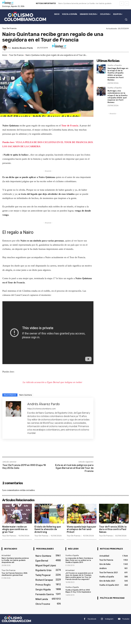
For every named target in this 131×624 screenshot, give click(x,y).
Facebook (92, 619)
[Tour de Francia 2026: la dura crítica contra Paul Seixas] (114, 513)
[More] (55, 450)
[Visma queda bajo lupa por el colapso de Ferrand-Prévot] (81, 513)
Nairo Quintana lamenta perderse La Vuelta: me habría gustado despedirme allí (15, 560)
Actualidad (6, 555)
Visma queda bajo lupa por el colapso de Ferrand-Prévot (81, 529)
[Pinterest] (40, 450)
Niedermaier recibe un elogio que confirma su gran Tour (14, 529)
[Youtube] (119, 619)
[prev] (122, 3)
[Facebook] (25, 450)
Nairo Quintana (25, 395)
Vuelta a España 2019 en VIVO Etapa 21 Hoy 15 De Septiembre (78, 591)
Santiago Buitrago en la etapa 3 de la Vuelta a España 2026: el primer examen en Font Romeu (118, 74)
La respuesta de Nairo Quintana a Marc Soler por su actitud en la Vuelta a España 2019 (79, 560)
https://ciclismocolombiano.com (41, 408)
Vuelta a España (115, 65)
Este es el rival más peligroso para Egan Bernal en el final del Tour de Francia (74, 468)
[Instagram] (102, 619)
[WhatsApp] (47, 450)
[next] (127, 3)
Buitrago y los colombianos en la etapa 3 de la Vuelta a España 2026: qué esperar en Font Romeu (117, 96)
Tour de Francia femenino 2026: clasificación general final (15, 574)
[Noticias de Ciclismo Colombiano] (25, 16)
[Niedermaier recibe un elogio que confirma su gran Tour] (17, 513)
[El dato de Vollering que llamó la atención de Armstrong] (49, 513)
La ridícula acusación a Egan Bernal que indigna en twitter (52, 382)
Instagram (109, 619)
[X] (33, 450)
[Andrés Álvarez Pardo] (5, 48)
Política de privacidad (112, 598)
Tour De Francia (9, 28)
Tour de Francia (69, 125)
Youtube (125, 619)
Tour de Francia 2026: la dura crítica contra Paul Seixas (113, 529)
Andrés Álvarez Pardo (22, 48)
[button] (126, 19)
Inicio (4, 55)
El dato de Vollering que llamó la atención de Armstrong (48, 529)
